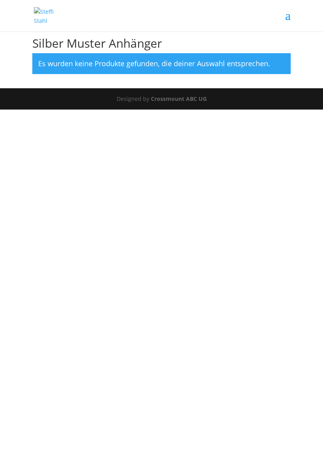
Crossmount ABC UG (179, 98)
